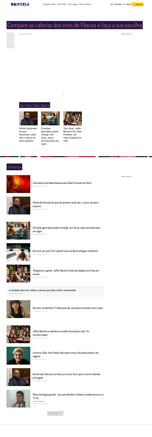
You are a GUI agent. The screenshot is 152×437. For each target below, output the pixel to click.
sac (112, 4)
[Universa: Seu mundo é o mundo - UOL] (20, 4)
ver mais (53, 413)
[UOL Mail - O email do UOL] (118, 4)
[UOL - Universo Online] (31, 4)
